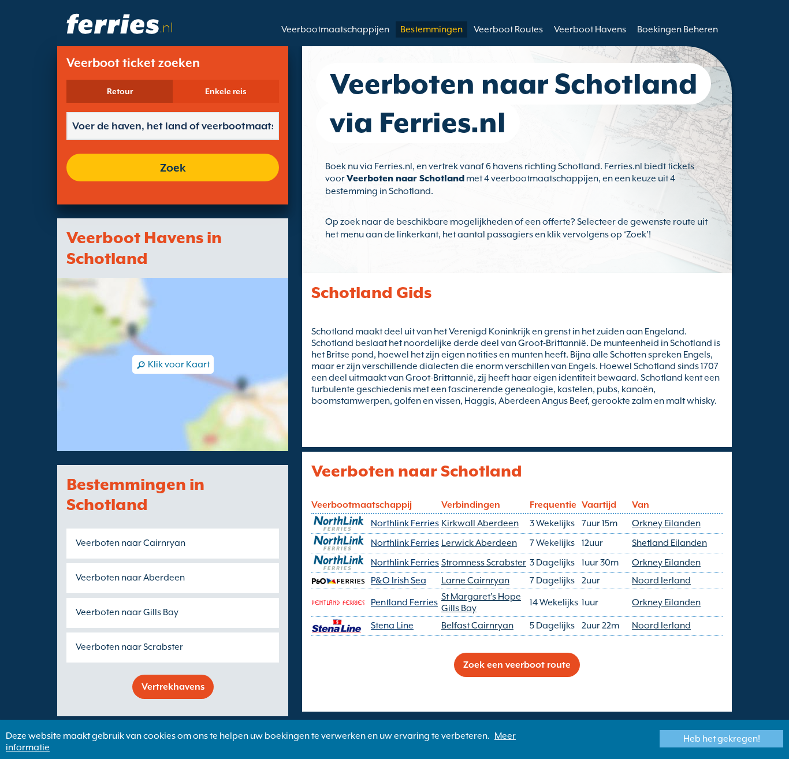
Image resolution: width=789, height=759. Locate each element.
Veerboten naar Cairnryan (130, 543)
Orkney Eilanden (666, 523)
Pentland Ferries (404, 602)
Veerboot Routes (508, 29)
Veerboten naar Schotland (405, 178)
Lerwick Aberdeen (479, 543)
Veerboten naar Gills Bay (127, 612)
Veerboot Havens (590, 29)
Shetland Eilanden (669, 543)
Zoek (173, 167)
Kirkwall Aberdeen (480, 523)
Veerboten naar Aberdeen (130, 577)
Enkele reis (226, 91)
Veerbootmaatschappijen (335, 29)
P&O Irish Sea (398, 580)
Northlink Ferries (405, 523)
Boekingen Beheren (677, 29)
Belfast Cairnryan (477, 625)
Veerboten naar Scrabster (129, 647)
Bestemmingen (431, 29)
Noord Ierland (661, 580)
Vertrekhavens (173, 687)
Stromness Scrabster (483, 562)
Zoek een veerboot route (517, 665)
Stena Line (392, 625)
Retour (120, 91)
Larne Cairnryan (475, 580)
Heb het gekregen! (721, 739)
